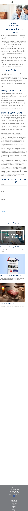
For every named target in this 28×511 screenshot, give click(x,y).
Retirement (14, 501)
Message (3, 199)
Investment (14, 503)
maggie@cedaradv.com (14, 494)
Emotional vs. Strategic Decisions (10, 247)
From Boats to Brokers (7, 304)
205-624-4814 (15, 489)
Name (2, 184)
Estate (14, 504)
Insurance (14, 506)
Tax (14, 507)
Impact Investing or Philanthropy (10, 275)
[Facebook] (14, 496)
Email (2, 191)
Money (14, 509)
